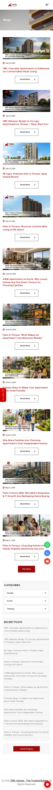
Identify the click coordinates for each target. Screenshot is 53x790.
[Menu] (47, 5)
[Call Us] (47, 553)
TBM (33, 779)
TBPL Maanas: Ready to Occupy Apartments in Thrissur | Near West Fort (26, 641)
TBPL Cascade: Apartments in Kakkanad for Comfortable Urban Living (26, 629)
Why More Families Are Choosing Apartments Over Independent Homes (23, 711)
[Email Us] (47, 561)
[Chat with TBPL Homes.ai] (47, 784)
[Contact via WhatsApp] (47, 545)
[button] (26, 569)
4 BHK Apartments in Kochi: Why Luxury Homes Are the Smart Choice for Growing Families (25, 282)
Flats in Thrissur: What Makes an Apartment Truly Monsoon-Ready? (26, 688)
